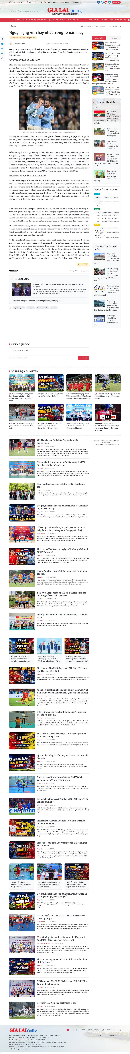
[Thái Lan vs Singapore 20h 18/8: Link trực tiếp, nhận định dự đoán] (22, 966)
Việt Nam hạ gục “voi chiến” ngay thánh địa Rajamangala (57, 441)
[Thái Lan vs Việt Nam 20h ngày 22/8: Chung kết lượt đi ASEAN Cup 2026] (98, 45)
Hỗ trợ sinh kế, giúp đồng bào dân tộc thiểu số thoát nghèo (113, 132)
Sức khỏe (71, 20)
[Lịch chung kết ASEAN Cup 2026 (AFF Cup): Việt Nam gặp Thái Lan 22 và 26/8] (22, 675)
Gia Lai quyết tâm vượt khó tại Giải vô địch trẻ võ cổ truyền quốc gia (61, 917)
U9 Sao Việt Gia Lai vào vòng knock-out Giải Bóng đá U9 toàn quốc (21, 884)
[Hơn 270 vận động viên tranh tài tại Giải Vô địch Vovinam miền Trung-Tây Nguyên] (22, 784)
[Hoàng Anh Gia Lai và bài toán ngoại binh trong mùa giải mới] (98, 66)
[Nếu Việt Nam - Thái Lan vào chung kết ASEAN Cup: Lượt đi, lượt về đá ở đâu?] (77, 871)
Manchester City (42, 308)
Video (13, 2)
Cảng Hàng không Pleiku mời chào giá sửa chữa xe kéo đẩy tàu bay (106, 258)
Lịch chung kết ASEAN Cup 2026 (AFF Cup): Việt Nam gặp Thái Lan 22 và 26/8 (62, 669)
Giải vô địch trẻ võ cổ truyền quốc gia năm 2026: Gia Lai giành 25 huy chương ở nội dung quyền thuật (61, 529)
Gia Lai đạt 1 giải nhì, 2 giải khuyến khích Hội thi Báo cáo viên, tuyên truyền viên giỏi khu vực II (106, 160)
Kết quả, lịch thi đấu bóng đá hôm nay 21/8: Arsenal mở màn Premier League (20, 659)
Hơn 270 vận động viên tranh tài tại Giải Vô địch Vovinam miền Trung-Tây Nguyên (59, 778)
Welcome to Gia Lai (52, 2)
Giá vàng (97, 224)
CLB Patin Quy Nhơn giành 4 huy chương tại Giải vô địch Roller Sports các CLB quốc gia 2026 (21, 397)
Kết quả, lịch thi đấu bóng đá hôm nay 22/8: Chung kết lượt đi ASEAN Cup (112, 56)
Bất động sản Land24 (108, 440)
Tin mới (114, 38)
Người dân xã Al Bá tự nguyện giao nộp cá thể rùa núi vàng (105, 176)
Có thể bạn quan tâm (24, 371)
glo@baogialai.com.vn (20, 1040)
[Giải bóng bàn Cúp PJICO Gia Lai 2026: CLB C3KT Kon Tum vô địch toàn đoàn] (22, 988)
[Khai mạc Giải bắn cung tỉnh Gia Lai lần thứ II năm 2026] (22, 491)
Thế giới (24, 20)
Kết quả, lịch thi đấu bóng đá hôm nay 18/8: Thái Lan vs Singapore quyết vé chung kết (62, 895)
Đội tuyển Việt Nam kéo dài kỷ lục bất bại (56, 1003)
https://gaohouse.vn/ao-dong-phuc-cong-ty (106, 444)
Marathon (88, 26)
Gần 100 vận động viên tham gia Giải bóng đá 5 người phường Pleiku (107, 396)
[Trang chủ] (11, 20)
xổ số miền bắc (98, 440)
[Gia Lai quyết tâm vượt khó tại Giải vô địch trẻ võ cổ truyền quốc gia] (22, 922)
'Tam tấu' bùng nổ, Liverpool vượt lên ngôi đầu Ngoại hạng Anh (37, 301)
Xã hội (111, 20)
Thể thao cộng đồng (115, 26)
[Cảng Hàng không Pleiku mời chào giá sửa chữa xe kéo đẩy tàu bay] (99, 256)
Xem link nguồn (83, 265)
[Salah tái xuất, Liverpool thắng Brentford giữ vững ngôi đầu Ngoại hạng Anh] (21, 289)
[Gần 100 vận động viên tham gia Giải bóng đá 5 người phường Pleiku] (108, 382)
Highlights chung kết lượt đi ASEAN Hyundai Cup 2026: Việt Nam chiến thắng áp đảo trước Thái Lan (106, 79)
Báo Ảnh (22, 2)
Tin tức (96, 26)
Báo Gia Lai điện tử (65, 11)
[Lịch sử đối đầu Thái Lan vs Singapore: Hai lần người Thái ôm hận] (22, 850)
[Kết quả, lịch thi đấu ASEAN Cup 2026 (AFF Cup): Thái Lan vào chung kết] (22, 806)
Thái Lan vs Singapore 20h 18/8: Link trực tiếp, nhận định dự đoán (62, 960)
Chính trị (32, 20)
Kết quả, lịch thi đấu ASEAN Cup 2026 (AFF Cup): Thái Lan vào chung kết (62, 800)
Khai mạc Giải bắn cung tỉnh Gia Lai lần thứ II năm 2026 (61, 485)
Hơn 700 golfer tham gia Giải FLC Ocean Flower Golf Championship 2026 (77, 426)
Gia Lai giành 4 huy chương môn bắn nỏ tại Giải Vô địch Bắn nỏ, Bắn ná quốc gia (112, 91)
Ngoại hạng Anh (19, 308)
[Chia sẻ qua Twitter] (2, 48)
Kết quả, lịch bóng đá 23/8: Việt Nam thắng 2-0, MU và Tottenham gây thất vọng (50, 426)
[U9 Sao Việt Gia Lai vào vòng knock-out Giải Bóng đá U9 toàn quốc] (21, 871)
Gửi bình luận (83, 358)
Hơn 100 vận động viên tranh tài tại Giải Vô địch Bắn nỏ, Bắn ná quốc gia (61, 713)
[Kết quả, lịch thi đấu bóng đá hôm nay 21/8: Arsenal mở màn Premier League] (21, 646)
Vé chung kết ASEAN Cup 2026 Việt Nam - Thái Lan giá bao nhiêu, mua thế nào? (77, 659)
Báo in (31, 2)
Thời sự (17, 20)
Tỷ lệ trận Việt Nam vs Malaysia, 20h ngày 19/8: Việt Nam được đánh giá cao (61, 735)
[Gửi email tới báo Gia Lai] (109, 2)
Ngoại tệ (97, 209)
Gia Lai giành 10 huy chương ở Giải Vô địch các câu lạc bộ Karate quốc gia (49, 884)
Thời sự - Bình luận (44, 20)
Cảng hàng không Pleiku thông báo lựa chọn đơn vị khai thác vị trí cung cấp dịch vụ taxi (106, 305)
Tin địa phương (105, 101)
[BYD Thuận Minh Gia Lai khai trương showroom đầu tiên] (99, 318)
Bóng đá (81, 26)
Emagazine (65, 2)
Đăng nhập (116, 2)
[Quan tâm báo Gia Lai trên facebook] (98, 2)
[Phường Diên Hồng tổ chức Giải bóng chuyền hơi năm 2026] (22, 621)
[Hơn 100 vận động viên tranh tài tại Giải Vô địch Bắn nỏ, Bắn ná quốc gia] (22, 719)
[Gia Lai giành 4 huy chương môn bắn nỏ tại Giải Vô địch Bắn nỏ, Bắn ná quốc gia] (98, 90)
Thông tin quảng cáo (106, 248)
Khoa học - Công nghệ (84, 20)
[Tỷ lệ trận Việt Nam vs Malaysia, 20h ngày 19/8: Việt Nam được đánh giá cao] (22, 740)
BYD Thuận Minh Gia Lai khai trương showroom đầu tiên (106, 320)
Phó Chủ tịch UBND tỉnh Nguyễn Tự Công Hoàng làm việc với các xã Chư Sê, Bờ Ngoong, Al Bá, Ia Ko (106, 117)
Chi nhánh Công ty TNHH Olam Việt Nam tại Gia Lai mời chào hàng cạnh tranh (106, 290)
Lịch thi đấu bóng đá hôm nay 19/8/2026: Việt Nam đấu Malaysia (63, 757)
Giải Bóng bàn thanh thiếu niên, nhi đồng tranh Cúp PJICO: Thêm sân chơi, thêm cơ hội (61, 938)
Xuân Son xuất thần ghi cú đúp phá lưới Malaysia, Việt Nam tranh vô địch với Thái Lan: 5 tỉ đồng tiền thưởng (62, 691)
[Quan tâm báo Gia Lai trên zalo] (102, 2)
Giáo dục (63, 20)
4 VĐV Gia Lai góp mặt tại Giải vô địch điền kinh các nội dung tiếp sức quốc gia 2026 (61, 594)
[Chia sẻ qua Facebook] (2, 39)
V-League (40, 577)
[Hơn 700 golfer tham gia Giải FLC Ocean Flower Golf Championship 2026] (79, 412)
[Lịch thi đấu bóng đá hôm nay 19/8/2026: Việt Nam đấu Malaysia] (22, 762)
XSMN (117, 440)
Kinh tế (55, 20)
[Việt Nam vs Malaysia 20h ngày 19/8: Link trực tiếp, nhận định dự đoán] (22, 827)
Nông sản (97, 194)
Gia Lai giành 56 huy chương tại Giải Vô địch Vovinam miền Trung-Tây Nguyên (48, 659)
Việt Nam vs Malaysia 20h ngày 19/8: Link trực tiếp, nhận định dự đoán (61, 822)
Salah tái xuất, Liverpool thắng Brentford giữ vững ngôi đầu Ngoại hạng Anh (58, 285)
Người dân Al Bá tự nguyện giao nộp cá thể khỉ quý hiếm (113, 145)
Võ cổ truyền (103, 26)
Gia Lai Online (23, 1030)
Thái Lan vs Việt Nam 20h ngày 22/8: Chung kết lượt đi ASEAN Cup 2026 (113, 46)
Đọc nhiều (99, 38)
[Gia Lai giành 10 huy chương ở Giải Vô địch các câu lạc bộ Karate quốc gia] (49, 871)
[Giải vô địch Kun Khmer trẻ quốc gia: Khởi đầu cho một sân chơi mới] (22, 412)
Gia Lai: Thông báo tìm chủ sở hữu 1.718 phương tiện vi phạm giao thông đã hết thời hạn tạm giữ (106, 274)
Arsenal (53, 308)
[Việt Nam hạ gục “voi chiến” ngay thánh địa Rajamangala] (22, 447)
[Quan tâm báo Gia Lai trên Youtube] (105, 2)
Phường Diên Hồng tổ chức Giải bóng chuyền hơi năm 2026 (62, 616)
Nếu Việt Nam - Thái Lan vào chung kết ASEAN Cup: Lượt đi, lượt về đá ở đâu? (76, 884)
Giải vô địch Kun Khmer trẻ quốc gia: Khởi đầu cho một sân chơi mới (21, 426)
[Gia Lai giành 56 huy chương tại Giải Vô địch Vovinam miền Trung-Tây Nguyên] (49, 646)
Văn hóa (97, 20)
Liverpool (30, 308)
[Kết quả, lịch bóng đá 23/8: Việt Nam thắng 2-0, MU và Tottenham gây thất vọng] (51, 412)
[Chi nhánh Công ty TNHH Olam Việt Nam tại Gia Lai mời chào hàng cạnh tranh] (99, 288)
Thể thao (118, 20)
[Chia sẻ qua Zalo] (2, 44)
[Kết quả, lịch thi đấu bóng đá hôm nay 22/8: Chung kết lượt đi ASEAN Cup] (98, 56)
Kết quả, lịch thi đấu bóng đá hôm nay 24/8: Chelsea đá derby (51, 395)
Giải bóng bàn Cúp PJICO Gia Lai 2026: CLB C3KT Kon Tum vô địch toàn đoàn (62, 982)
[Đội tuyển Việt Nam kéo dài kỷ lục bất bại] (22, 1010)
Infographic (77, 2)
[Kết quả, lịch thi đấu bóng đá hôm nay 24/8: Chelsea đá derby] (51, 382)
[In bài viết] (2, 58)
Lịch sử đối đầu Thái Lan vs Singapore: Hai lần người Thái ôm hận (62, 844)
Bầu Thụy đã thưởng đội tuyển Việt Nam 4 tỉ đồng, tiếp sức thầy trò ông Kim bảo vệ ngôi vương (78, 396)
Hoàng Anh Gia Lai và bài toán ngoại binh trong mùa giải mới (112, 67)
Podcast (40, 2)
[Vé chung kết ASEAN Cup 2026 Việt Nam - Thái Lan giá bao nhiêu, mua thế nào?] (77, 646)
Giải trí (104, 20)
